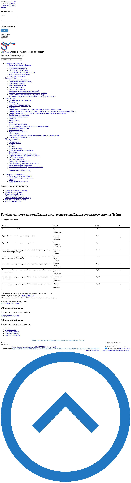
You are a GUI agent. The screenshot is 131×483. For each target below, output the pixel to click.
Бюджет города (14, 120)
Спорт (11, 144)
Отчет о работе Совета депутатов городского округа (27, 95)
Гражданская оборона (16, 159)
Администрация (10, 98)
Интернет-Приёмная (8, 40)
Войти (3, 7)
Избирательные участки (17, 85)
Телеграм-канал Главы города (19, 74)
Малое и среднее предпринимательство (23, 154)
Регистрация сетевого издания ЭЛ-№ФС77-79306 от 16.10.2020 (34, 347)
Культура (12, 146)
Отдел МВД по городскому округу (21, 178)
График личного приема (17, 67)
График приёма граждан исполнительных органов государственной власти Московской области (42, 111)
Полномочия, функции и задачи (20, 82)
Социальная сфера (15, 148)
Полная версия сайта (8, 5)
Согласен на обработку (118, 348)
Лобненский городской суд (18, 181)
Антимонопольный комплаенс (19, 170)
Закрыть (4, 36)
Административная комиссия (19, 161)
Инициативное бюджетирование (20, 165)
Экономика (13, 152)
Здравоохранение (15, 143)
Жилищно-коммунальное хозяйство (21, 150)
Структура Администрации (18, 104)
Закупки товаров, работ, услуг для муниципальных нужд (29, 126)
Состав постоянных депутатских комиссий (24, 91)
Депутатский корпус (16, 87)
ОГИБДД (12, 180)
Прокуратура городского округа (20, 176)
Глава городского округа (13, 63)
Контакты (12, 107)
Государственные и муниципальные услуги (24, 156)
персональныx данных (124, 348)
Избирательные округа (17, 83)
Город (7, 328)
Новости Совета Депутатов (18, 80)
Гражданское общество (13, 335)
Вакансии (12, 119)
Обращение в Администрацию (20, 106)
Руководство (13, 102)
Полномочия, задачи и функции (20, 65)
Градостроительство (16, 157)
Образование (13, 141)
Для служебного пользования (19, 137)
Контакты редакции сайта (92, 350)
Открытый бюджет (15, 130)
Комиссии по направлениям (19, 128)
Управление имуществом (18, 124)
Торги (11, 122)
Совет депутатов (11, 78)
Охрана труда (13, 133)
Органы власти (10, 330)
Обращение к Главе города (18, 70)
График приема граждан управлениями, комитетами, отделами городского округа (37, 113)
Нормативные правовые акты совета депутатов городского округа (32, 96)
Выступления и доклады (17, 76)
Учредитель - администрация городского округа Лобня (115, 350)
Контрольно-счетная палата (18, 117)
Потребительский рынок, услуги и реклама (24, 163)
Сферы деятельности (12, 139)
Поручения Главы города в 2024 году (22, 72)
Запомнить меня (9, 27)
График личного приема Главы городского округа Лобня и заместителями (35, 109)
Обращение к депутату (17, 89)
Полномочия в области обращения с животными (26, 167)
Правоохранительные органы (15, 174)
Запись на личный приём (18, 69)
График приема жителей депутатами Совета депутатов (28, 93)
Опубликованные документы (19, 115)
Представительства (11, 333)
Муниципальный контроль (18, 132)
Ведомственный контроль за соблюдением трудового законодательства (34, 135)
